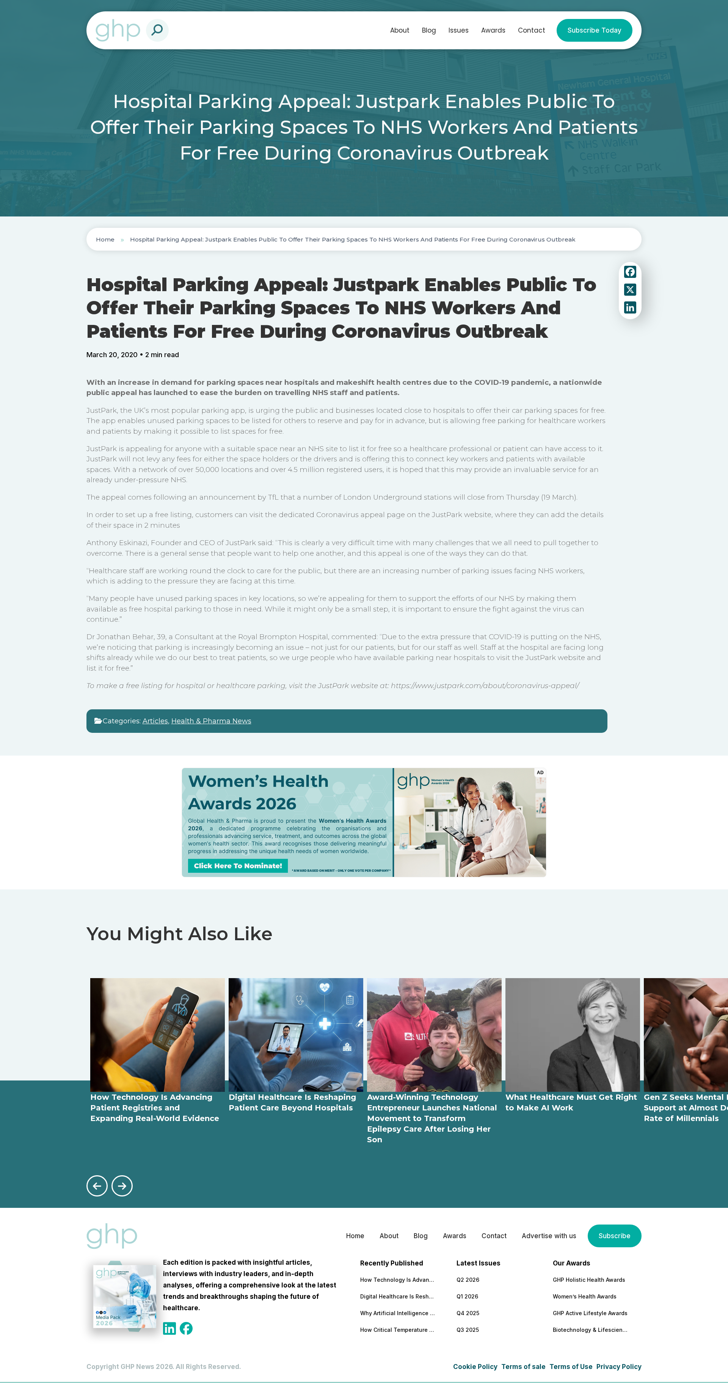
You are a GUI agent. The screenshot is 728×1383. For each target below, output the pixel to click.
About (400, 30)
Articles (155, 721)
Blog (429, 30)
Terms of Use (571, 1366)
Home (105, 239)
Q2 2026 (468, 1279)
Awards (493, 30)
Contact (531, 30)
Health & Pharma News (211, 721)
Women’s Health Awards (585, 1296)
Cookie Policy (475, 1366)
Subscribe (615, 1236)
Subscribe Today (594, 30)
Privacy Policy (619, 1366)
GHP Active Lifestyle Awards (590, 1313)
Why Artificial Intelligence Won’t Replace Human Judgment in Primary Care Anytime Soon (398, 1313)
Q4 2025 (468, 1313)
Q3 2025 (468, 1330)
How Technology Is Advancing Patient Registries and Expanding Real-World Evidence (398, 1279)
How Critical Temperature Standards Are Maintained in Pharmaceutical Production (398, 1330)
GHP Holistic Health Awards (589, 1279)
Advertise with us (549, 1236)
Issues (459, 30)
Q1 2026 (467, 1296)
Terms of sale (523, 1366)
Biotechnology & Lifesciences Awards (591, 1330)
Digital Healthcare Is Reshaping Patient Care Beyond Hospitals (398, 1296)
